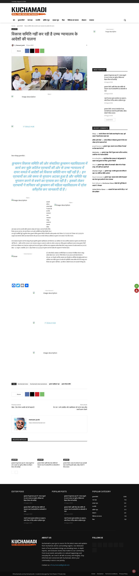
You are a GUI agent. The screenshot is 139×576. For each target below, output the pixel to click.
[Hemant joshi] (13, 45)
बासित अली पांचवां (96, 140)
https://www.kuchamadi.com (37, 423)
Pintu (94, 134)
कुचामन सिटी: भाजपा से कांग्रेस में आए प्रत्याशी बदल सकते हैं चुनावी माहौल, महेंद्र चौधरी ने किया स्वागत (75, 465)
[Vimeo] (123, 1)
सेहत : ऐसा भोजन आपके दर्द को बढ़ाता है (23, 407)
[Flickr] (105, 545)
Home (13, 26)
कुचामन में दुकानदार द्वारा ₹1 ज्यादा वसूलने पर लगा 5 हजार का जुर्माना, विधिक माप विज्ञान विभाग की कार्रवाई (23, 465)
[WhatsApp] (42, 51)
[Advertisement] (85, 11)
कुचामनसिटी (20, 26)
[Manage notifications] (134, 571)
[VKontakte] (121, 545)
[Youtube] (126, 1)
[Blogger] (94, 545)
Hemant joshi (20, 45)
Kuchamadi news (23, 384)
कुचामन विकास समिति (66, 384)
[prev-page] (13, 472)
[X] (120, 1)
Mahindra (95, 152)
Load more (109, 120)
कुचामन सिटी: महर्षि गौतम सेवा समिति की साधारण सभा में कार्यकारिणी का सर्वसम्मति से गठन (48, 465)
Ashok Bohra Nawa (98, 189)
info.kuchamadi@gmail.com (60, 565)
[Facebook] (114, 1)
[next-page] (16, 472)
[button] (124, 20)
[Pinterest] (37, 51)
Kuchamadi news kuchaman (38, 384)
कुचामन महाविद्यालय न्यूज (54, 384)
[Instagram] (117, 1)
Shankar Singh (97, 171)
